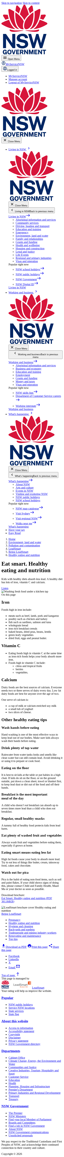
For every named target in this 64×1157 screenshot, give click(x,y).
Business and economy (28, 368)
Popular (7, 998)
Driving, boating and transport (32, 226)
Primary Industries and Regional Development (34, 1092)
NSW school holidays (28, 500)
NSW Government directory (24, 1044)
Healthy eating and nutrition (24, 923)
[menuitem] (18, 76)
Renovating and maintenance (25, 935)
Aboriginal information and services (36, 219)
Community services (27, 222)
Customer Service (18, 1076)
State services (16, 1010)
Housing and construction (30, 248)
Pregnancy (14, 919)
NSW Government (14, 1106)
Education (14, 1080)
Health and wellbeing (28, 245)
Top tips (13, 939)
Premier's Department (21, 1089)
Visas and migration (27, 261)
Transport (14, 1096)
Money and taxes (25, 381)
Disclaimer (15, 1037)
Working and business (23, 362)
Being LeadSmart (11, 913)
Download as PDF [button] (14, 946)
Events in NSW (24, 490)
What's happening (21, 481)
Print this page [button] (37, 946)
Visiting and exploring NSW (32, 494)
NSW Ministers (17, 1116)
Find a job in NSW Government (27, 1125)
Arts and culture (25, 487)
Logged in (12, 70)
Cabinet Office (17, 1057)
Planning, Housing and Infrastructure (29, 1086)
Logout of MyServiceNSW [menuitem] (24, 82)
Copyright (14, 1034)
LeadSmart (38, 987)
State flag (14, 1014)
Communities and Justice (22, 1067)
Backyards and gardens (22, 929)
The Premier (15, 1113)
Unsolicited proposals (21, 1135)
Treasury (13, 1099)
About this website (14, 1021)
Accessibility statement (21, 1031)
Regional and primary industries (33, 258)
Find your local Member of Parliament (30, 1119)
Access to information (21, 1028)
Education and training (28, 229)
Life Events (22, 254)
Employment (23, 375)
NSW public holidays (28, 497)
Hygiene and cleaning (21, 926)
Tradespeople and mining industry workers (32, 932)
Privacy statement (18, 1040)
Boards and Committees (22, 1122)
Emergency (22, 232)
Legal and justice (25, 251)
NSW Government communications (29, 1132)
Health (12, 1083)
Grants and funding (26, 242)
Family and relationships (29, 238)
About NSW (23, 484)
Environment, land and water (32, 235)
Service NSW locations (22, 1007)
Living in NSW (19, 216)
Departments (10, 1051)
